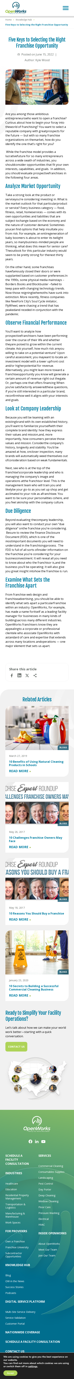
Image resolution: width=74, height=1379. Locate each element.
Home (8, 19)
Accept (10, 1373)
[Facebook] (30, 1141)
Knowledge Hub (24, 19)
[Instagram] (37, 1141)
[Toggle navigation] (66, 8)
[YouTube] (43, 1141)
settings (32, 1366)
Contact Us (16, 1046)
